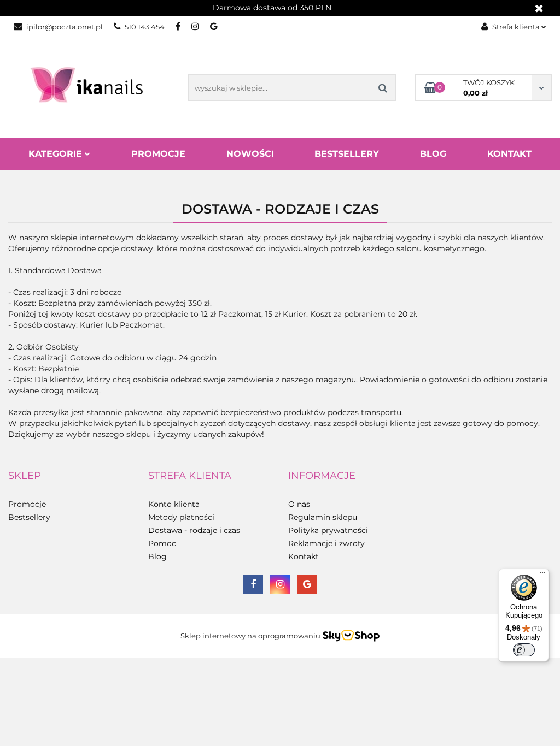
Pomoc (162, 543)
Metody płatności (181, 517)
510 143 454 (145, 26)
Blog (433, 154)
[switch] (524, 649)
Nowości (250, 154)
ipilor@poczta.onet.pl (64, 26)
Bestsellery (346, 154)
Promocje (158, 154)
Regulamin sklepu (322, 517)
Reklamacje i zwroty (326, 543)
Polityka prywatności (328, 530)
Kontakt (509, 154)
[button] (24, 476)
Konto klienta (174, 504)
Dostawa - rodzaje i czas (194, 530)
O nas (299, 504)
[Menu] (542, 575)
